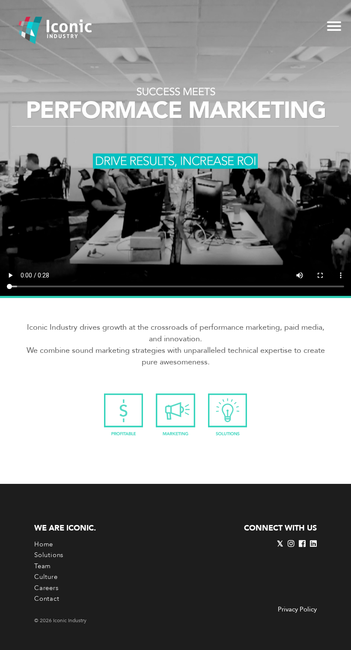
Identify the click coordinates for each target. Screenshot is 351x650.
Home (43, 544)
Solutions (48, 555)
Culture (46, 576)
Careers (46, 588)
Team (42, 566)
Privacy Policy (297, 609)
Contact (46, 598)
